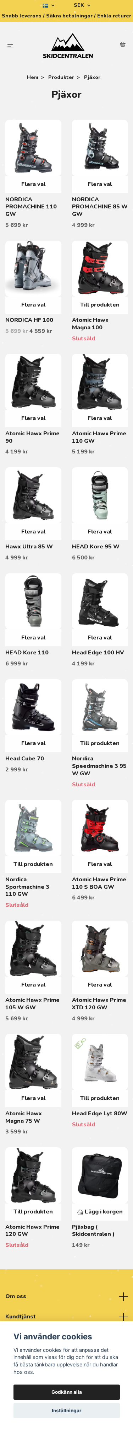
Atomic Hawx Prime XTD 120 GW (99, 1003)
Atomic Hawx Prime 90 (32, 437)
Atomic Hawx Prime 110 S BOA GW (99, 883)
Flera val (33, 184)
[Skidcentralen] (68, 45)
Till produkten (100, 305)
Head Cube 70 (24, 759)
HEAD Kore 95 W (96, 547)
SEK (79, 5)
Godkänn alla (66, 1392)
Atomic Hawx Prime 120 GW (32, 1230)
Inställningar (67, 1410)
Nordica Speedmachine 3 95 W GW (99, 766)
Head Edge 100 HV (98, 653)
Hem (32, 77)
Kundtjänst (20, 1317)
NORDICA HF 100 (29, 320)
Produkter (61, 77)
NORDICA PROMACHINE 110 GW (31, 207)
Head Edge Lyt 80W (99, 1113)
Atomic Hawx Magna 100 (90, 323)
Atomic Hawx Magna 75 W (23, 1117)
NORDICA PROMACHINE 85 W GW (100, 207)
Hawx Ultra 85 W (29, 547)
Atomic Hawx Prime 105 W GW (32, 1003)
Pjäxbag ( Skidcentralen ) (93, 1230)
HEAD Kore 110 (27, 653)
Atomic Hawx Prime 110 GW (99, 437)
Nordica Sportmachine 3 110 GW (27, 887)
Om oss (15, 1296)
